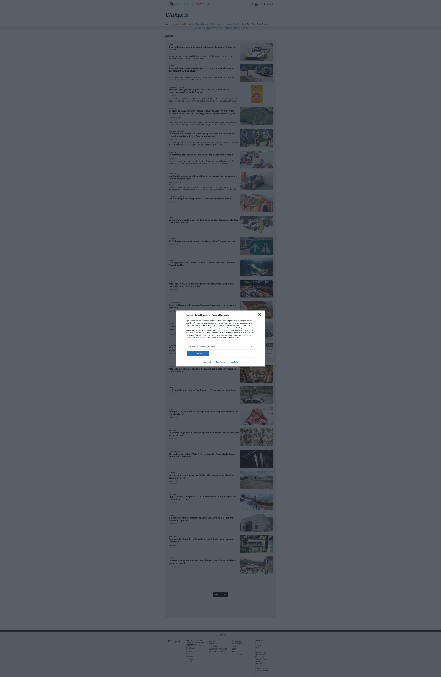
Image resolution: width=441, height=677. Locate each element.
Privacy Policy (234, 362)
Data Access (220, 362)
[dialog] (220, 338)
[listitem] (220, 346)
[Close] (260, 315)
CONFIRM (198, 353)
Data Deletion (207, 362)
